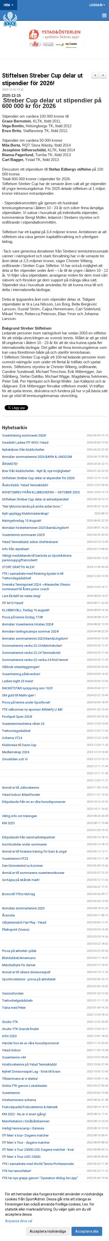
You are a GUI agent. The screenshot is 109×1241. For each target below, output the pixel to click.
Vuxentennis (11, 1093)
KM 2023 (8, 823)
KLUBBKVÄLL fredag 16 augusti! (25, 610)
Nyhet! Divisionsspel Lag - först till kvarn (31, 1071)
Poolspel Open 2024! (17, 716)
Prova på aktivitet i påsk (19, 951)
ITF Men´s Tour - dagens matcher (26, 1142)
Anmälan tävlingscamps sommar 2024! (30, 631)
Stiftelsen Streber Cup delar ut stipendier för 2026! (38, 478)
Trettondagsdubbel (16, 731)
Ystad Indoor (11, 1050)
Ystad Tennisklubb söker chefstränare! (30, 542)
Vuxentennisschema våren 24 (23, 724)
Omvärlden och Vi (15, 759)
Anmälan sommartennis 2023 (23, 908)
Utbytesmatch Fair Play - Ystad (24, 922)
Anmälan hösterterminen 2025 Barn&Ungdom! (35, 528)
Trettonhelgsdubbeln (17, 1000)
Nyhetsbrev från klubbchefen (23, 450)
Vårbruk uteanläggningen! (21, 667)
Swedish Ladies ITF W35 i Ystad (25, 442)
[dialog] (54, 1212)
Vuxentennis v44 (14, 1057)
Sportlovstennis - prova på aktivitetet (29, 979)
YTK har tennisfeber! (16, 1171)
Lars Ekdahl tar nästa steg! (21, 596)
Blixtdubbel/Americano (19, 958)
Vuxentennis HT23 (15, 858)
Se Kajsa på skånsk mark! (21, 880)
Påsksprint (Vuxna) (15, 929)
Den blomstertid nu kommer (22, 866)
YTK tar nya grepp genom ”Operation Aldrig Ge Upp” (40, 1178)
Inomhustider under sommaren (24, 844)
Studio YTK (10, 1022)
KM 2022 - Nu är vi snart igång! (24, 1114)
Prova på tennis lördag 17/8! (22, 617)
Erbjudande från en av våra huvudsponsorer (33, 802)
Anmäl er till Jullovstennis (20, 787)
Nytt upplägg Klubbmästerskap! (25, 513)
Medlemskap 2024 (15, 752)
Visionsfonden (13, 993)
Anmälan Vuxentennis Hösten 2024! (27, 624)
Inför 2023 (9, 1036)
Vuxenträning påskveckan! (21, 674)
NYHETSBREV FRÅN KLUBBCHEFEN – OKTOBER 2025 (41, 492)
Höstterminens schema (19, 1100)
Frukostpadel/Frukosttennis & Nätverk (30, 1107)
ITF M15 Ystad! (12, 603)
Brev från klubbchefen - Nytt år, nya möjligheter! (36, 471)
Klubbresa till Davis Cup (19, 745)
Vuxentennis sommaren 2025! (23, 535)
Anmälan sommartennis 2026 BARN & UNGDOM (37, 457)
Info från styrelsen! (15, 549)
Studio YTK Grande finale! (20, 1029)
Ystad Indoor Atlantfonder (21, 795)
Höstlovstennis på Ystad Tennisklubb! (29, 1064)
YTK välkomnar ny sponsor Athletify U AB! (32, 709)
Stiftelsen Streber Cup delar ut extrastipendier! (35, 499)
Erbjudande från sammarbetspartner (28, 837)
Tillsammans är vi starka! (20, 1079)
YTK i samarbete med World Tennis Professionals (38, 1164)
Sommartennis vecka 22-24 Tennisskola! (31, 653)
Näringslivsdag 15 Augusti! (21, 521)
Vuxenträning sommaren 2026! (24, 435)
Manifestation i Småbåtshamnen (25, 1121)
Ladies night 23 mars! (17, 681)
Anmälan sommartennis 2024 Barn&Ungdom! (35, 638)
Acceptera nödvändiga (48, 1231)
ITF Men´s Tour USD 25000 (21, 1157)
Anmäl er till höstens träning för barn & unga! (34, 851)
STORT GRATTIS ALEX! (18, 567)
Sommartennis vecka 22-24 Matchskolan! (32, 646)
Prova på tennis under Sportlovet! (26, 702)
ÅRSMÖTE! (10, 464)
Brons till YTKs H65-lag (18, 894)
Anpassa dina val (18, 1221)
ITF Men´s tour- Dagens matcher (25, 1135)
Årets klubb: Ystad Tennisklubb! (25, 485)
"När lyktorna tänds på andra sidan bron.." (32, 506)
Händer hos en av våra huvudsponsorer (30, 1043)
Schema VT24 (12, 738)
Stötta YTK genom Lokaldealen (24, 1086)
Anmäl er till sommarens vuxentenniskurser (33, 873)
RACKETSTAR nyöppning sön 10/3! (27, 688)
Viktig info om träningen (19, 816)
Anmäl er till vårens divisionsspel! (26, 972)
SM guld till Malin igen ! (18, 695)
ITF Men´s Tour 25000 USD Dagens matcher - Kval (38, 1150)
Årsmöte (8, 915)
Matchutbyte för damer (18, 965)
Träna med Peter (14, 1008)
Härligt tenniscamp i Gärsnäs (23, 1128)
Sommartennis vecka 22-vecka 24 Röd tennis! (35, 660)
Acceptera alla (86, 1231)
